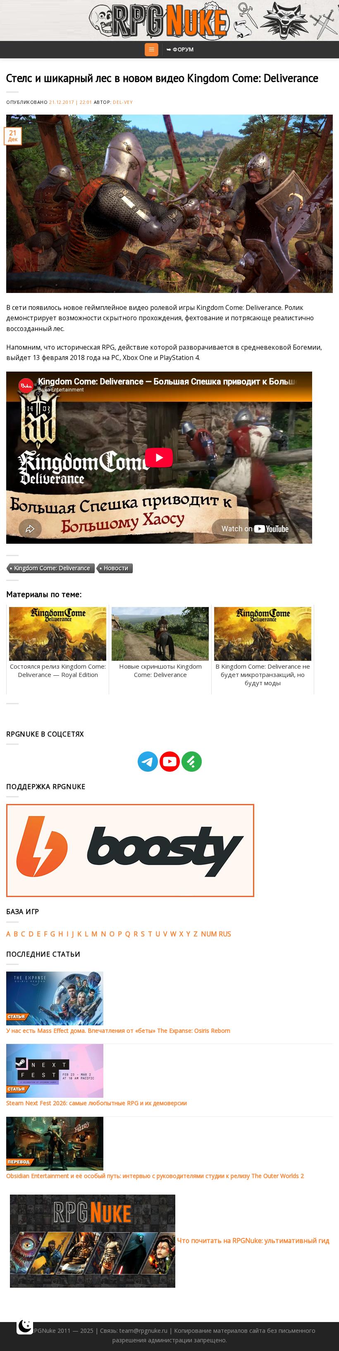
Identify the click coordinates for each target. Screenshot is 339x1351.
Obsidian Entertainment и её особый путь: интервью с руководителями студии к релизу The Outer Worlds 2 (155, 1176)
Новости (116, 568)
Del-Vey (123, 102)
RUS (225, 933)
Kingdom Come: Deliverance (52, 568)
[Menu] (151, 49)
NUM (209, 933)
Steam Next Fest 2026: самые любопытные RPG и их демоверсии (96, 1103)
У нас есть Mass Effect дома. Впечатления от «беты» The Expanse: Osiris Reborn (118, 1030)
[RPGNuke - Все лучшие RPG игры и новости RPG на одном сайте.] (169, 20)
